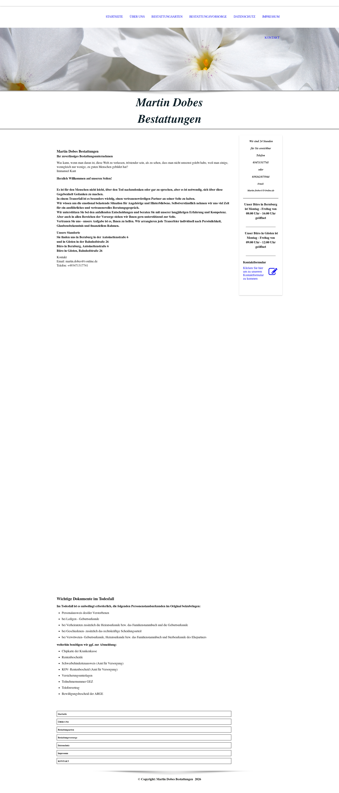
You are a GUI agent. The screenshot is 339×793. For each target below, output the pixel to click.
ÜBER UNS (137, 16)
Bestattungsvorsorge (208, 16)
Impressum (270, 16)
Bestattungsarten (166, 16)
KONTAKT (272, 37)
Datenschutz (244, 16)
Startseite (114, 16)
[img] (169, 59)
